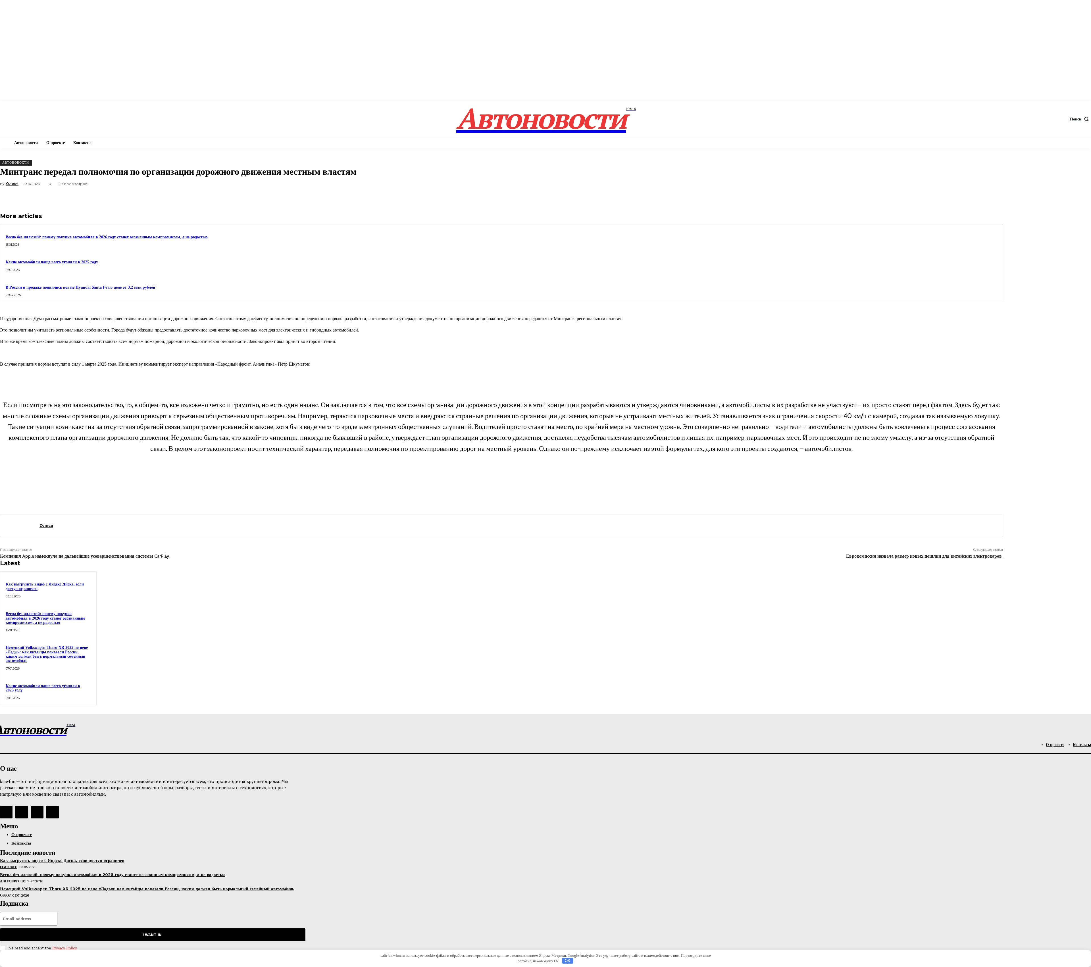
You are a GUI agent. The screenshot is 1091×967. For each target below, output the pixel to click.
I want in (152, 935)
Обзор (5, 895)
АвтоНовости (15, 162)
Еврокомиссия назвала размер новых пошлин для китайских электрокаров (924, 556)
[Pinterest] (952, 197)
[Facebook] (911, 197)
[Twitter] (931, 197)
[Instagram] (21, 812)
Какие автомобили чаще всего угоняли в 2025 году (52, 262)
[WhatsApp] (972, 197)
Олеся (12, 184)
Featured (8, 867)
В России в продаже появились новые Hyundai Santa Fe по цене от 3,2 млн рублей (80, 287)
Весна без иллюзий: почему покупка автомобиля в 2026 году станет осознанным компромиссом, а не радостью (107, 237)
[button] (1080, 119)
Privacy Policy (64, 948)
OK (567, 960)
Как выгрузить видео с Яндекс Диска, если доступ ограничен (62, 860)
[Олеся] (20, 525)
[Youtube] (52, 812)
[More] (993, 197)
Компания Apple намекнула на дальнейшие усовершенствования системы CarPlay (84, 556)
